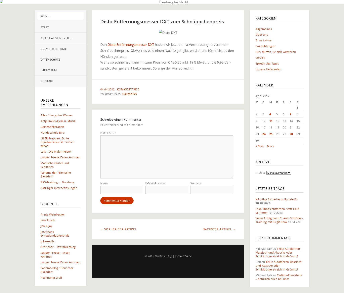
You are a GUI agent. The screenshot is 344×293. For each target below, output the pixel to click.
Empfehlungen (265, 46)
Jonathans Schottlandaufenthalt (55, 233)
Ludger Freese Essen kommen (60, 157)
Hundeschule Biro (52, 132)
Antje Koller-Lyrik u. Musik (58, 121)
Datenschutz (50, 59)
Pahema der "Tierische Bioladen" (56, 174)
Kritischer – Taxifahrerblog (58, 247)
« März (260, 146)
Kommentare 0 (128, 89)
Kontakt (47, 81)
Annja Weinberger (53, 214)
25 (271, 134)
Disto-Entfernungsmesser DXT (131, 44)
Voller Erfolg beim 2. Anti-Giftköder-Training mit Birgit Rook (279, 220)
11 (271, 121)
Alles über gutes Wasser (57, 115)
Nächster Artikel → (219, 229)
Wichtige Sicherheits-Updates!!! (276, 199)
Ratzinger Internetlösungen (59, 188)
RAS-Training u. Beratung (57, 182)
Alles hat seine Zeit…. (56, 38)
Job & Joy (46, 226)
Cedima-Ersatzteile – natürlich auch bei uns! (279, 277)
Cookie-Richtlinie (54, 49)
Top (168, 267)
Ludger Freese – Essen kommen (55, 254)
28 (291, 134)
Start (45, 27)
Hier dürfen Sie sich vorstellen (276, 52)
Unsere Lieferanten (268, 69)
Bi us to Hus (264, 40)
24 (264, 134)
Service (260, 58)
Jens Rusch (48, 220)
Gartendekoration (52, 127)
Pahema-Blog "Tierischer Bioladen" (57, 270)
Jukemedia (48, 241)
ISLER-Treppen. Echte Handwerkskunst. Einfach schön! (57, 142)
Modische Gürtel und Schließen (55, 165)
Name (104, 183)
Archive (261, 172)
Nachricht (108, 132)
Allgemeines (129, 94)
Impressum (49, 70)
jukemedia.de (183, 256)
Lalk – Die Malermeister (56, 151)
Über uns (262, 34)
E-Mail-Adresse (155, 183)
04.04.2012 (107, 89)
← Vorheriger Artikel (118, 229)
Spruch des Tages (267, 63)
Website (196, 183)
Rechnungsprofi (51, 277)
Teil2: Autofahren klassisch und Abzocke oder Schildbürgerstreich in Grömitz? (278, 252)
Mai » (270, 146)
